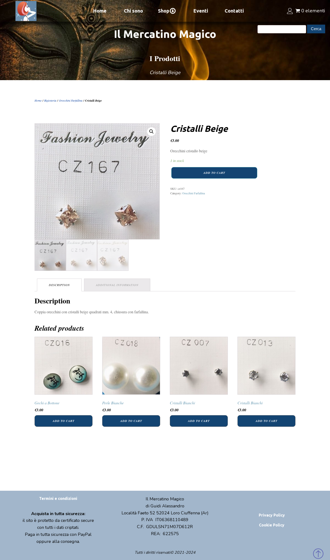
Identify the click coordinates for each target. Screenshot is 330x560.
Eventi (200, 11)
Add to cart (214, 173)
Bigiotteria (50, 100)
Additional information (117, 285)
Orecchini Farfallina (70, 100)
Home (100, 11)
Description (59, 285)
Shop (163, 11)
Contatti (234, 11)
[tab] (59, 285)
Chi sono (133, 11)
